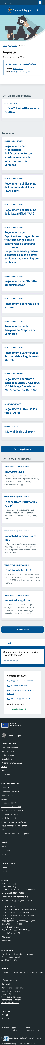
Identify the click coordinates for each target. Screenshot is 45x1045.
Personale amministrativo (11, 762)
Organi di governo (8, 759)
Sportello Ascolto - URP (10, 933)
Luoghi (4, 867)
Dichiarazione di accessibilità (12, 987)
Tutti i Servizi (22, 629)
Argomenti (13, 45)
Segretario (5, 774)
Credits (14, 1030)
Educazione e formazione (11, 806)
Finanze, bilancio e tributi (13, 141)
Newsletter (5, 1018)
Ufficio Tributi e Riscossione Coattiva (21, 63)
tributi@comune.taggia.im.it (22, 71)
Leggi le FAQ (6, 994)
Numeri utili (6, 940)
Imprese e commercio (9, 814)
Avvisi (3, 854)
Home (5, 45)
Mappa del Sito (33, 1030)
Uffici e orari (6, 936)
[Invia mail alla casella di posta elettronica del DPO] (21, 954)
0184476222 (18, 68)
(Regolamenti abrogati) (12, 404)
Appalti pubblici (7, 795)
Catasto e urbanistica (9, 802)
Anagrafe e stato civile (10, 791)
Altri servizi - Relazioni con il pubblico (16, 833)
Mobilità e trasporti (8, 818)
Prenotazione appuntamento (12, 999)
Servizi (28, 1027)
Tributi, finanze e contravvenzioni (16, 466)
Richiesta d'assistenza (10, 1002)
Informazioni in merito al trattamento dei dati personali (22, 974)
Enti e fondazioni (8, 755)
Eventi (4, 871)
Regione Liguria (8, 3)
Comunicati (5, 850)
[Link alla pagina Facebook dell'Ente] (2, 1014)
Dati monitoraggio (8, 1027)
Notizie (4, 846)
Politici (4, 766)
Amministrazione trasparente (13, 991)
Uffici (3, 770)
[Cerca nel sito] (37, 10)
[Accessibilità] (6, 1039)
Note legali (5, 983)
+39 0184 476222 (16, 892)
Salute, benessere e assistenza (13, 821)
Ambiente (5, 787)
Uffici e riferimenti (11, 103)
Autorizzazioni (6, 798)
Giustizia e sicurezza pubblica (12, 810)
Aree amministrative (9, 747)
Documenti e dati (8, 751)
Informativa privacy (9, 980)
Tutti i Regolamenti (23, 449)
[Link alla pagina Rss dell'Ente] (7, 1014)
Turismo (4, 829)
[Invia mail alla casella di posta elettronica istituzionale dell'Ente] (18, 897)
